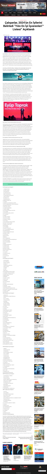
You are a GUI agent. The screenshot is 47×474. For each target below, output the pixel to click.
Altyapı (10, 12)
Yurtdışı (34, 12)
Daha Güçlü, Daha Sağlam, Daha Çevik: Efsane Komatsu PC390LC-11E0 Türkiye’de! (39, 343)
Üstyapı (6, 12)
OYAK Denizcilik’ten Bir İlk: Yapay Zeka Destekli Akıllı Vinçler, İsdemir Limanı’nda (38, 360)
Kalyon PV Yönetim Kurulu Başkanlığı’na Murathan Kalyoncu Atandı (17, 457)
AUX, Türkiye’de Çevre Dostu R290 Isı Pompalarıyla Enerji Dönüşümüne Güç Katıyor (39, 376)
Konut (25, 446)
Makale (25, 12)
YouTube (44, 13)
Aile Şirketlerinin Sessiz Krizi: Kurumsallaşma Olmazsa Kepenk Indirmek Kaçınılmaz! (7, 458)
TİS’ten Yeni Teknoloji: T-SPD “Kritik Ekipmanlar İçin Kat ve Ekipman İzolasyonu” (39, 309)
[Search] (39, 14)
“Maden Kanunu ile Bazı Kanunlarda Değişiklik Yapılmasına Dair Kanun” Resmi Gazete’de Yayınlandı (25, 438)
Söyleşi (30, 12)
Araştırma (21, 20)
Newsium (24, 472)
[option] (36, 271)
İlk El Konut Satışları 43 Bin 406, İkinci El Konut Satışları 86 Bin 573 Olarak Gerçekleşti (28, 457)
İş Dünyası (25, 20)
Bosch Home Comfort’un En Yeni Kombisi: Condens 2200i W (9, 437)
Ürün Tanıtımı (37, 297)
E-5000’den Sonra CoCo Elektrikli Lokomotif (38, 393)
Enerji (14, 12)
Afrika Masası (19, 12)
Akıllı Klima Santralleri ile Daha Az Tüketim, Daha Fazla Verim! (39, 442)
